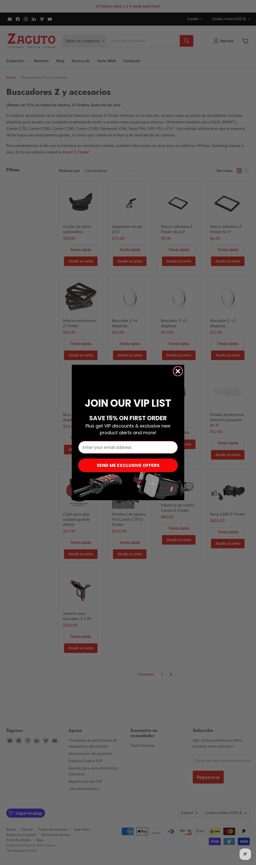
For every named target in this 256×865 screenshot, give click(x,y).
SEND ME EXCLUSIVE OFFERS (128, 465)
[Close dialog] (178, 371)
